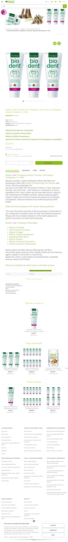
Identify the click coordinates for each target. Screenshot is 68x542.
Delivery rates (4, 434)
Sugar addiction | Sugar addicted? (9, 478)
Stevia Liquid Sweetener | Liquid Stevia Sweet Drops (56, 467)
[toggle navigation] (2, 1)
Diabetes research (6, 514)
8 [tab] (34, 101)
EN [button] (46, 2)
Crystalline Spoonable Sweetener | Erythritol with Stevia (55, 471)
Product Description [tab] (12, 170)
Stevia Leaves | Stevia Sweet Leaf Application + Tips (55, 485)
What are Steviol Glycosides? (31, 464)
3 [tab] (26, 101)
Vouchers (3, 447)
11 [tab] (39, 101)
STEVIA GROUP (28, 502)
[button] (52, 2)
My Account (4, 431)
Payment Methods (6, 437)
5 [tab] (29, 101)
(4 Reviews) (15, 115)
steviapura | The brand (29, 508)
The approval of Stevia (29, 447)
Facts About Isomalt (29, 473)
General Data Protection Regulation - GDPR (21, 537)
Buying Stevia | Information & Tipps (33, 486)
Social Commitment (29, 518)
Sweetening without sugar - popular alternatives (10, 474)
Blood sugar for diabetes (7, 511)
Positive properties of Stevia (8, 464)
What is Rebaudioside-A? (30, 461)
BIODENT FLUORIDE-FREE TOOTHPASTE (21, 123)
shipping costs (19, 149)
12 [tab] (41, 101)
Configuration (53, 530)
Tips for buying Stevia (52, 442)
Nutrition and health (6, 502)
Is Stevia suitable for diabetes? (9, 508)
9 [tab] (36, 101)
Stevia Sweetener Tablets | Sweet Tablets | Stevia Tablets (55, 462)
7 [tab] (33, 101)
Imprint (6, 537)
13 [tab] (43, 101)
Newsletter (4, 450)
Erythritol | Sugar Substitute (54, 489)
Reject (53, 535)
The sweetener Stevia (6, 461)
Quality (26, 511)
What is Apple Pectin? (29, 467)
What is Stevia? (28, 431)
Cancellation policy (6, 440)
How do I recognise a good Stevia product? (55, 435)
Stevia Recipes (5, 481)
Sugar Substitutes (6, 470)
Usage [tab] (35, 170)
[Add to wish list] (59, 43)
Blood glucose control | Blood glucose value (10, 517)
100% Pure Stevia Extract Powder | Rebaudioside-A (55, 476)
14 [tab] (44, 101)
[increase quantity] (31, 163)
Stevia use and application (53, 444)
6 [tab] (31, 101)
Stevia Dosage (50, 447)
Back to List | (10, 29)
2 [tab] (24, 101)
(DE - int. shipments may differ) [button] (25, 156)
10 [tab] (38, 101)
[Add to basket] (6, 39)
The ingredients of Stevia (30, 444)
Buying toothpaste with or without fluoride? (55, 481)
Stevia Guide (27, 481)
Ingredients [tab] (26, 170)
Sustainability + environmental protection (31, 514)
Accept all (53, 525)
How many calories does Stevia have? (10, 467)
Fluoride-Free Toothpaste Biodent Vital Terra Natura (40, 270)
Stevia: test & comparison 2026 (55, 439)
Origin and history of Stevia (31, 437)
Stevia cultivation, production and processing (32, 441)
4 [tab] (28, 101)
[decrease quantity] (7, 163)
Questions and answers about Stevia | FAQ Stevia (33, 477)
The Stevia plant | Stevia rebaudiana (33, 434)
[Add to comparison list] (55, 43)
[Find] (65, 6)
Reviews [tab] (42, 170)
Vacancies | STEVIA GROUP (31, 505)
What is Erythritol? (28, 470)
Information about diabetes (8, 505)
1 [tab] (23, 101)
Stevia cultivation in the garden (54, 450)
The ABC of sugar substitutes (31, 483)
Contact (3, 453)
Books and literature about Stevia (32, 450)
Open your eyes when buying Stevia (56, 431)
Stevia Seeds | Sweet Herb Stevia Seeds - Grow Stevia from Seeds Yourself (57, 493)
